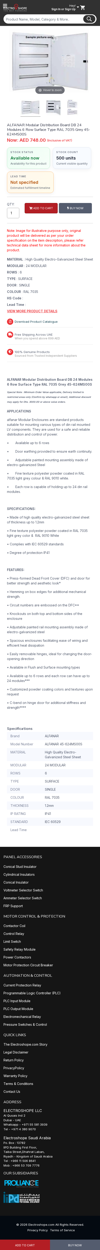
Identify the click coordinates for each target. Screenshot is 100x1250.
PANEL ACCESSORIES (22, 857)
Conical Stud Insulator (20, 867)
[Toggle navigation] (5, 5)
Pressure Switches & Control (25, 1024)
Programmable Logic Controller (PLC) (32, 993)
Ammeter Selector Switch (22, 898)
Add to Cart (25, 1245)
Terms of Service (62, 1230)
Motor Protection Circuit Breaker (28, 965)
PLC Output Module (18, 1009)
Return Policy (13, 1060)
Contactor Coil (14, 926)
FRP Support (13, 906)
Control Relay (13, 934)
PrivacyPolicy (13, 1068)
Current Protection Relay (22, 985)
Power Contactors (17, 957)
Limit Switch (12, 941)
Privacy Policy (37, 1230)
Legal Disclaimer (15, 1052)
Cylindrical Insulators (19, 874)
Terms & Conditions (18, 1084)
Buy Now (75, 1245)
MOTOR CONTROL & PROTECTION (34, 916)
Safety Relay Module (19, 949)
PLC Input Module (16, 1001)
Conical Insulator (16, 882)
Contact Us (11, 1091)
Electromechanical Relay (22, 1017)
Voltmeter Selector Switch (23, 890)
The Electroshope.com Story (25, 1044)
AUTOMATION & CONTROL (27, 975)
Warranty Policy (15, 1076)
